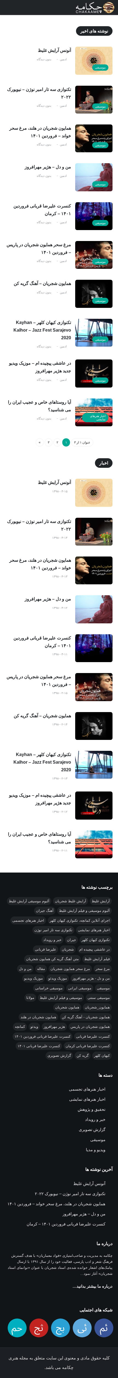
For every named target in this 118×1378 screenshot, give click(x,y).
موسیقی (100, 67)
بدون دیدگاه (44, 59)
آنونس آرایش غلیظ (54, 50)
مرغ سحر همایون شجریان (70, 969)
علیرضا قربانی (45, 949)
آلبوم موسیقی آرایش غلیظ (29, 901)
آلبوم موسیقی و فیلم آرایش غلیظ (84, 911)
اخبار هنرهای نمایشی (98, 417)
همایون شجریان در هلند (38, 1017)
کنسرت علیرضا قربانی (93, 1036)
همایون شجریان (67, 1007)
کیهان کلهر (102, 1055)
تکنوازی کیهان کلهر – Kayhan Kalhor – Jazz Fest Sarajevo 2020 (42, 330)
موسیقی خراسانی (49, 988)
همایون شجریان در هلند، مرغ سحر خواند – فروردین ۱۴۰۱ (40, 132)
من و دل (25, 969)
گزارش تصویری (59, 1055)
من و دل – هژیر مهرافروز (48, 167)
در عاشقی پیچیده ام (94, 949)
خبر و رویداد (52, 940)
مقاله (41, 969)
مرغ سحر (102, 969)
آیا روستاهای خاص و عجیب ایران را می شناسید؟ (39, 406)
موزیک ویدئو (57, 978)
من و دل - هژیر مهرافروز (91, 978)
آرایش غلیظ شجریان (70, 901)
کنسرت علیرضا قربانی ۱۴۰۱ (39, 1046)
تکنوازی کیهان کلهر (96, 940)
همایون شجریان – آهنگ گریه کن (42, 283)
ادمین (63, 59)
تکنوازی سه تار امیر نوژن (53, 930)
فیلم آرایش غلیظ (97, 959)
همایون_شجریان (97, 1007)
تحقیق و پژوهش (91, 1109)
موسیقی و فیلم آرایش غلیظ (61, 998)
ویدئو (34, 1027)
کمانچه (20, 1027)
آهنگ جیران (45, 911)
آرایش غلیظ (101, 901)
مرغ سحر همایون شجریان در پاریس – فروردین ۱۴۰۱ (39, 248)
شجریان (68, 949)
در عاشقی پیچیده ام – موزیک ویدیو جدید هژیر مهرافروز (40, 367)
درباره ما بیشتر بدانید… (92, 1286)
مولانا (30, 998)
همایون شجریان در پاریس (90, 1027)
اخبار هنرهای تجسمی (28, 920)
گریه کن (83, 1055)
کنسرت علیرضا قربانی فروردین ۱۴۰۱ (43, 1036)
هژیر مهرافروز (54, 1027)
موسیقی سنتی (99, 998)
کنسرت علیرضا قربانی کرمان (88, 1046)
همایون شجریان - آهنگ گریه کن (86, 1017)
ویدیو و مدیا (95, 1149)
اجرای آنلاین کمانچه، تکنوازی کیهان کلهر (80, 920)
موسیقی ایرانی (79, 988)
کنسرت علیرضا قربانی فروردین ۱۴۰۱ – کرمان (42, 210)
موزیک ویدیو (33, 978)
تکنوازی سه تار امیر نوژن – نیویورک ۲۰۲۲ (39, 93)
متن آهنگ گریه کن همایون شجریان (52, 959)
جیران (71, 940)
